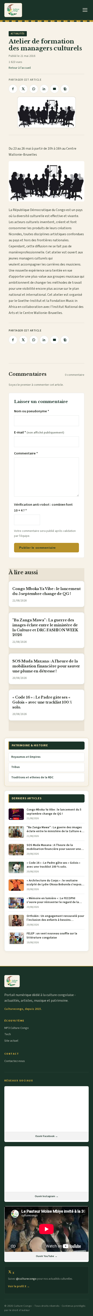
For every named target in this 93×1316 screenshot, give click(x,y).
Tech (7, 1034)
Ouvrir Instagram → (46, 1196)
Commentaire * (26, 453)
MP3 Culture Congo (16, 1028)
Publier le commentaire (37, 547)
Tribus (15, 767)
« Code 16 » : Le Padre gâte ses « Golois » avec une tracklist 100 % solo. (42, 702)
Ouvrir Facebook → (46, 1136)
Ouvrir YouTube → (46, 1256)
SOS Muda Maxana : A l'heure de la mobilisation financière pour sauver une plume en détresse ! (46, 666)
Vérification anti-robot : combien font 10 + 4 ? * (43, 507)
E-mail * (39, 432)
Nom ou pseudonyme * (31, 411)
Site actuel (11, 1041)
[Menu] (85, 10)
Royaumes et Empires (25, 757)
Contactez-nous (14, 1061)
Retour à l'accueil (20, 68)
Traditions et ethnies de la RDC (32, 777)
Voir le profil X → (19, 1286)
